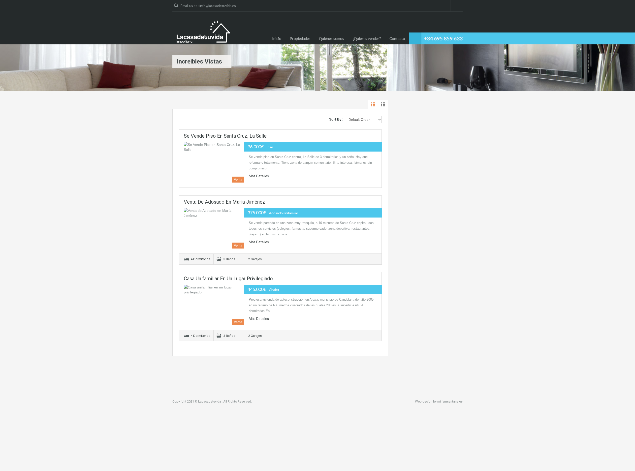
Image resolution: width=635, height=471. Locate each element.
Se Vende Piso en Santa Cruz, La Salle (225, 136)
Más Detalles (259, 176)
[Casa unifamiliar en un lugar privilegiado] (214, 305)
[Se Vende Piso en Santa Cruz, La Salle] (214, 162)
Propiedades (300, 38)
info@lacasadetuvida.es (217, 5)
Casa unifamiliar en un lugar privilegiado (228, 279)
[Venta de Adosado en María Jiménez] (214, 228)
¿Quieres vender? (366, 38)
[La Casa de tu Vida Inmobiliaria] (203, 31)
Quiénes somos (331, 38)
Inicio (276, 38)
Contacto (397, 38)
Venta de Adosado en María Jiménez (224, 202)
